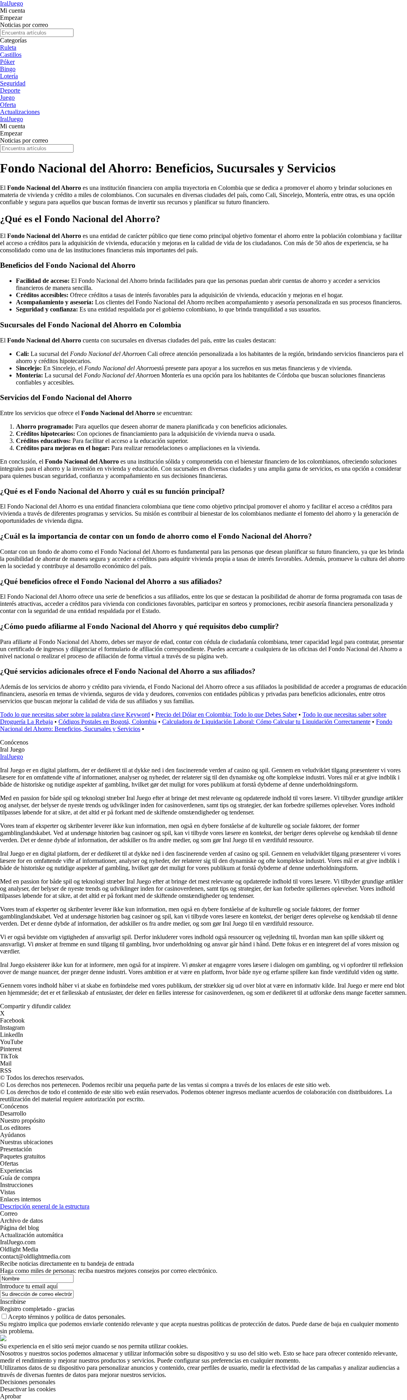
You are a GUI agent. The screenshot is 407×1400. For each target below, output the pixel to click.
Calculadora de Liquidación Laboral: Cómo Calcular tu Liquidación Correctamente (266, 721)
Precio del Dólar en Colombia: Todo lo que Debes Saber (226, 714)
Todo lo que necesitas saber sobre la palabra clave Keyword (75, 714)
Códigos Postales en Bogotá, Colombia (107, 721)
